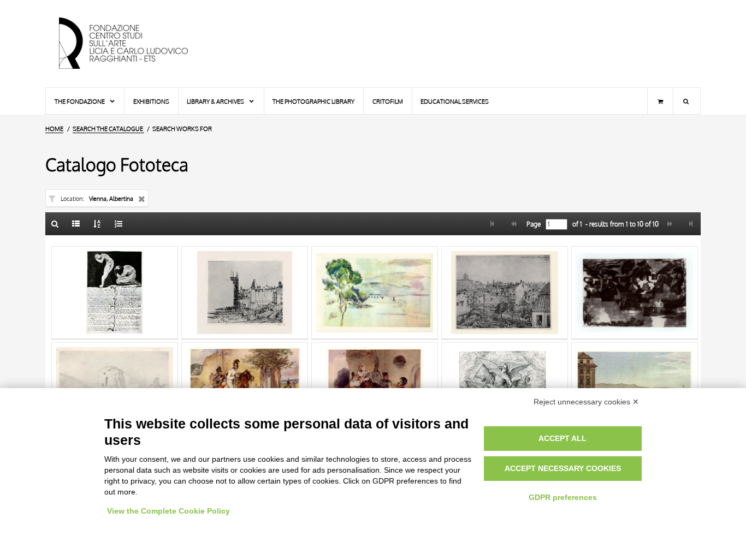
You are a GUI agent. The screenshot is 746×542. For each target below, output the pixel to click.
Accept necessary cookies (563, 468)
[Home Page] (132, 43)
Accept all (562, 438)
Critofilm (387, 101)
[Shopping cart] (660, 101)
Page (533, 224)
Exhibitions (151, 101)
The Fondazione (80, 101)
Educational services (455, 101)
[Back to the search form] (55, 223)
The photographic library (313, 101)
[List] (76, 223)
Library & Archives (216, 101)
